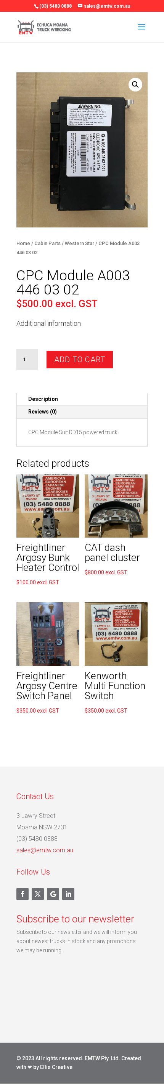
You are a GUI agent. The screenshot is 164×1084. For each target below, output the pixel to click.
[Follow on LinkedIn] (68, 894)
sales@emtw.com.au (44, 850)
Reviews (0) (42, 412)
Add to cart (79, 359)
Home (23, 243)
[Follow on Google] (53, 894)
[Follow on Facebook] (22, 894)
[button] (135, 85)
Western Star (79, 243)
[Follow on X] (38, 894)
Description (43, 399)
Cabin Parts (47, 243)
